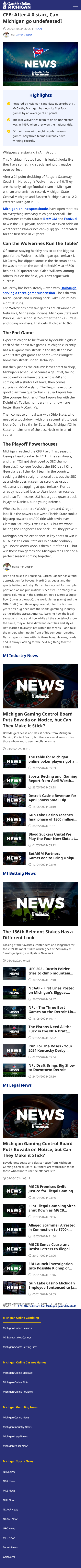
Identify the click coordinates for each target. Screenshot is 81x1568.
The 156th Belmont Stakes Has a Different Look (38, 935)
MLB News (9, 1491)
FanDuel (70, 219)
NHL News (9, 1500)
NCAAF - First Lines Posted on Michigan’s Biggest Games (52, 990)
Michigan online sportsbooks (26, 209)
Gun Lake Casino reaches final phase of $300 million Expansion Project (51, 817)
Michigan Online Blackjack (18, 1373)
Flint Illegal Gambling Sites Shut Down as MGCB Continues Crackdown (52, 1208)
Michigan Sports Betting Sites (20, 1347)
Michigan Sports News (18, 1461)
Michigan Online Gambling (21, 1318)
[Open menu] (75, 5)
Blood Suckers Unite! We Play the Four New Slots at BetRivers (52, 836)
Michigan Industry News (17, 1427)
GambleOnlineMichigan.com (18, 1304)
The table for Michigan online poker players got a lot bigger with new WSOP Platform (52, 759)
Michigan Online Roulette (18, 1392)
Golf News (9, 1557)
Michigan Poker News (15, 1446)
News (44, 1304)
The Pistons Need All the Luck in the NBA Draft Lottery (50, 1029)
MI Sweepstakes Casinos (17, 1338)
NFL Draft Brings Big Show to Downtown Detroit (52, 1068)
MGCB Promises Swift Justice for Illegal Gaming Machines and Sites (51, 1189)
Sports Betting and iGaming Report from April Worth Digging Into (53, 778)
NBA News (9, 1481)
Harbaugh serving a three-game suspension (39, 291)
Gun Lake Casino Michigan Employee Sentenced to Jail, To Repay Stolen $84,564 (53, 1285)
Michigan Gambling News (20, 1407)
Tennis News (10, 1547)
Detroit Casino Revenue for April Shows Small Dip (52, 798)
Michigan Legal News (15, 1437)
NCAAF (38, 29)
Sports (58, 1304)
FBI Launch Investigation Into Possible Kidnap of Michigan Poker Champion (52, 1266)
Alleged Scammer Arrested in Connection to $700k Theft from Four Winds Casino (52, 1227)
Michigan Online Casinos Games (24, 1362)
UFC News (9, 1529)
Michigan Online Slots (15, 1382)
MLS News (9, 1538)
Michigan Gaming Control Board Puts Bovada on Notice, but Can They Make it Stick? (38, 720)
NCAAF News (10, 1510)
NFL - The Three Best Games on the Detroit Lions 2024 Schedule (53, 1010)
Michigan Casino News (16, 1418)
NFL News (9, 1472)
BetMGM (50, 219)
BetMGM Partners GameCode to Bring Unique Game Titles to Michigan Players (52, 856)
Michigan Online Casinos (17, 1328)
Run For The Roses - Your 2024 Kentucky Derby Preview (50, 1048)
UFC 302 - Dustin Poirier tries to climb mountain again (49, 971)
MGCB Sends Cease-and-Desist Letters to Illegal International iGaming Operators (50, 1247)
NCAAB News (10, 1519)
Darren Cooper (24, 567)
